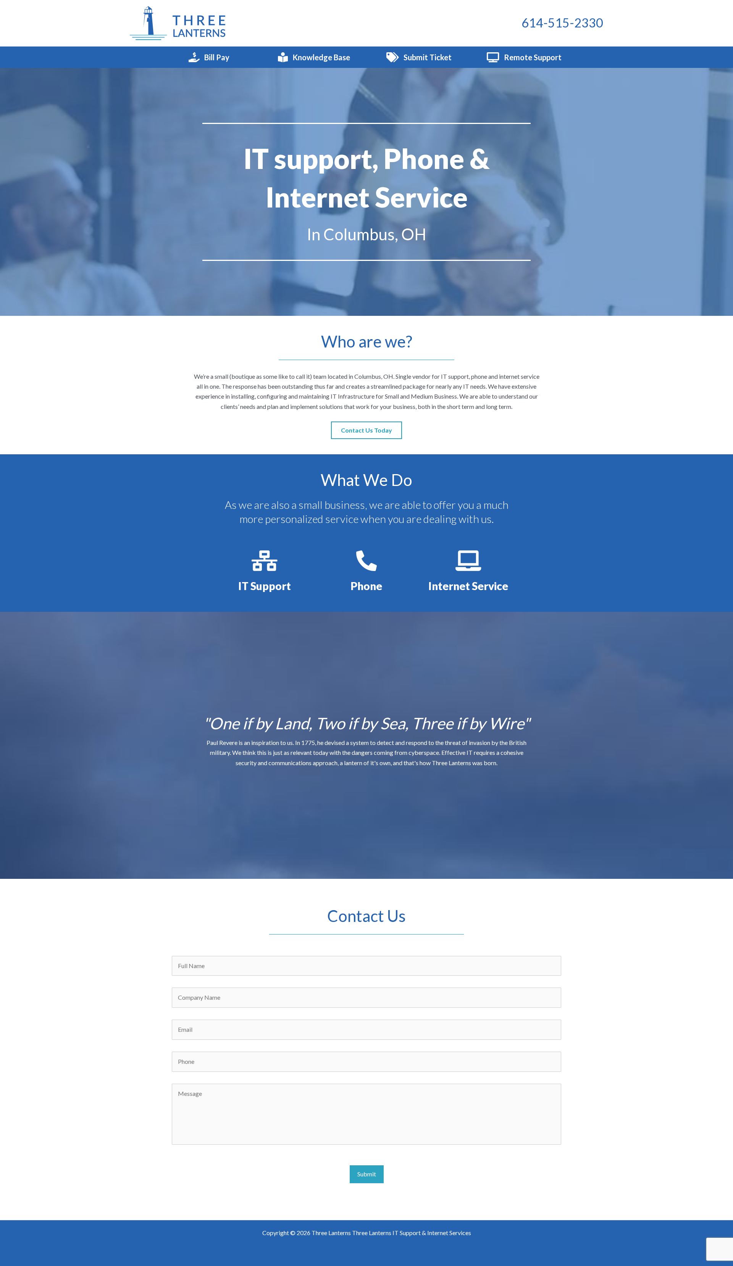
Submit (366, 1174)
